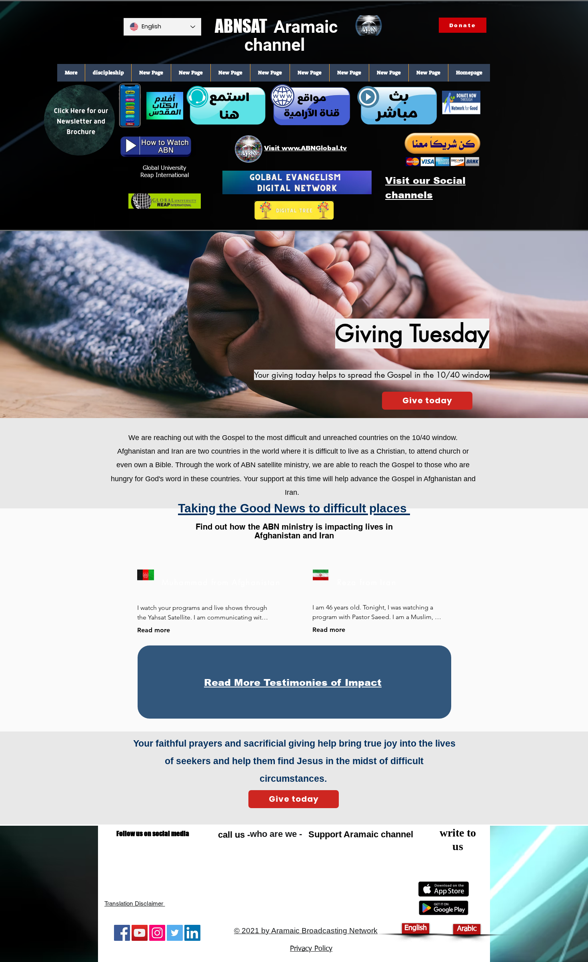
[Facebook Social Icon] (122, 933)
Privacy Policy (311, 948)
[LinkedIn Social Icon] (192, 933)
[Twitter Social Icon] (175, 933)
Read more (153, 630)
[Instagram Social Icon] (157, 933)
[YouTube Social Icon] (140, 933)
